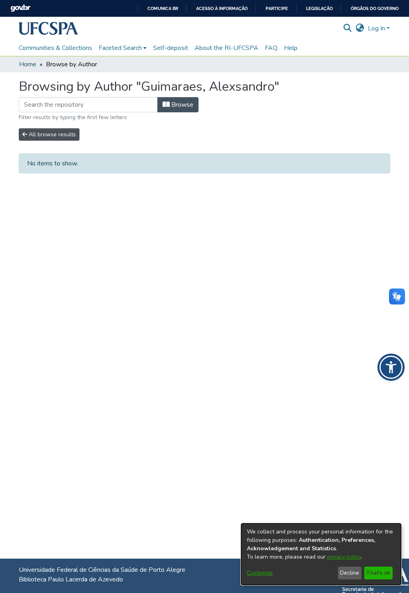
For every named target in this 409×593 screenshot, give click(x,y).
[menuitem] (123, 48)
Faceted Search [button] (120, 48)
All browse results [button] (51, 134)
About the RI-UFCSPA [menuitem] (226, 48)
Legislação (319, 8)
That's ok (378, 573)
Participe (277, 8)
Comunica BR (162, 8)
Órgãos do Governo (375, 8)
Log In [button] (377, 28)
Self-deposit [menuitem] (170, 48)
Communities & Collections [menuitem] (55, 48)
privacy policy (344, 557)
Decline (349, 573)
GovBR (20, 8)
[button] (48, 28)
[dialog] (321, 554)
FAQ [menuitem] (271, 48)
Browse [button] (181, 104)
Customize (260, 573)
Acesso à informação (222, 8)
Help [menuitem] (291, 48)
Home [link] (27, 64)
